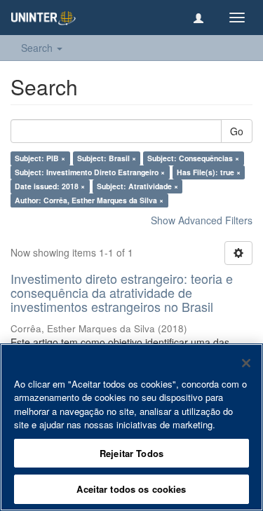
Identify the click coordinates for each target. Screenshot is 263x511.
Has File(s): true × (209, 172)
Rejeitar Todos (131, 453)
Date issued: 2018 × (50, 186)
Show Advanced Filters (201, 220)
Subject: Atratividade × (137, 186)
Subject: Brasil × (106, 158)
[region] (131, 427)
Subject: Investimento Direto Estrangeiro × (90, 172)
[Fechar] (246, 363)
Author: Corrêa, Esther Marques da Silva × (89, 200)
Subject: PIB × (40, 158)
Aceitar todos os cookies (131, 489)
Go (236, 131)
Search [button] (38, 48)
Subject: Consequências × (193, 158)
